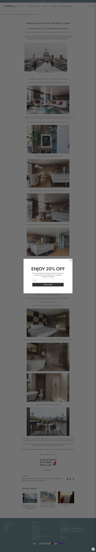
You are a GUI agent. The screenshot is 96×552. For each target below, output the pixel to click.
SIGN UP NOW (48, 284)
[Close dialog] (71, 260)
